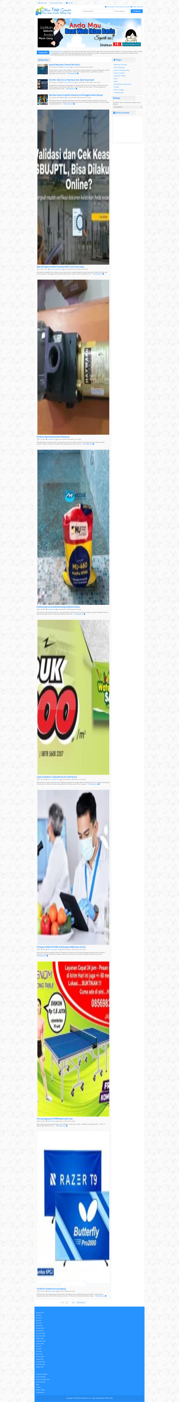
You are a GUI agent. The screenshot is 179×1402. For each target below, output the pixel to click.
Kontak (69, 3)
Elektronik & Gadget (120, 64)
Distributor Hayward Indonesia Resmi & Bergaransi (53, 437)
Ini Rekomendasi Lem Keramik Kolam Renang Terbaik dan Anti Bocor (58, 607)
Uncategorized (51, 439)
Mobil (63, 97)
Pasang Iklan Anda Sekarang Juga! (117, 7)
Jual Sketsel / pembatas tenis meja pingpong (51, 1288)
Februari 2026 (40, 1328)
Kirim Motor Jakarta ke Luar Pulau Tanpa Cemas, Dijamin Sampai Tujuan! (71, 80)
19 (73, 1302)
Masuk (140, 7)
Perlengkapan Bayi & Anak (122, 84)
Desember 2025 (40, 1333)
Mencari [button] (136, 11)
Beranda (42, 3)
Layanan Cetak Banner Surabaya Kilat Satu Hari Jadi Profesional (57, 777)
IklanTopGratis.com (56, 51)
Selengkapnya (73, 73)
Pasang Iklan (43, 52)
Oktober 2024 (40, 1367)
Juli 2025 (38, 1346)
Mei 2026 (38, 1320)
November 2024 (40, 1364)
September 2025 (40, 1341)
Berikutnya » (81, 1302)
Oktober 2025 (40, 1338)
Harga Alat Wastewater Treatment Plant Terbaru (64, 64)
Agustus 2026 (40, 1312)
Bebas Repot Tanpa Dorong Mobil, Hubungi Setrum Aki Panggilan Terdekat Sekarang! (76, 95)
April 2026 (39, 1323)
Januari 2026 (40, 1330)
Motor (116, 81)
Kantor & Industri (66, 67)
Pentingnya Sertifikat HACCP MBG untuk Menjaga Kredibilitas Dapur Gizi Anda (61, 947)
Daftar (134, 7)
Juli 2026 (38, 1315)
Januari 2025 (40, 1359)
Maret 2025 (39, 1354)
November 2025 (40, 1336)
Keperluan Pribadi (120, 76)
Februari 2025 (40, 1356)
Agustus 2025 (40, 1343)
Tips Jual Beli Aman (56, 3)
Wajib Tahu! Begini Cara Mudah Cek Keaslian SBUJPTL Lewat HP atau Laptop (60, 266)
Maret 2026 (39, 1325)
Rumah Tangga (119, 90)
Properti (116, 87)
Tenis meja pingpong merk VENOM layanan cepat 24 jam (55, 1118)
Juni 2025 (39, 1349)
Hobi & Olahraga (51, 1121)
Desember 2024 (40, 1362)
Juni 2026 (39, 1318)
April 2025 (39, 1351)
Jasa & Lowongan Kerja (68, 82)
